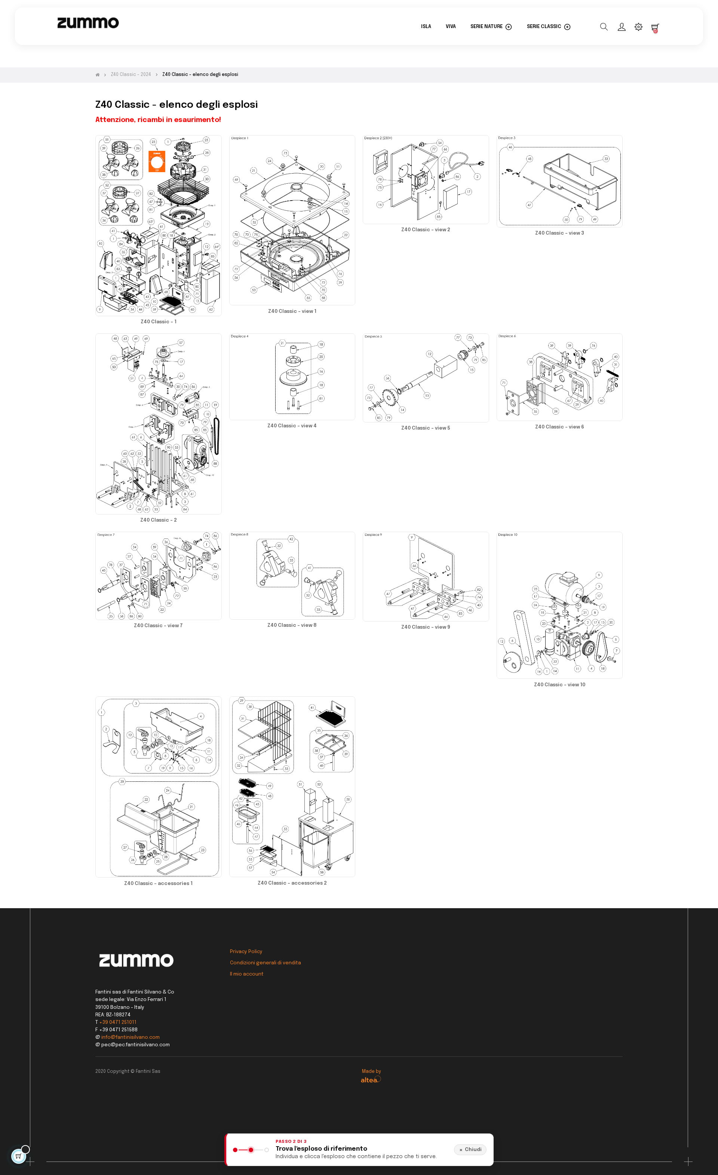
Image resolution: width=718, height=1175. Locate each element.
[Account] (621, 27)
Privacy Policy (246, 951)
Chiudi (470, 1150)
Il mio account (247, 974)
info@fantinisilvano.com (130, 1037)
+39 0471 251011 (117, 1022)
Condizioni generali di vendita (265, 963)
